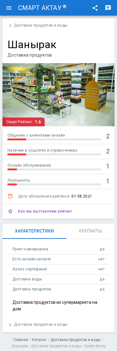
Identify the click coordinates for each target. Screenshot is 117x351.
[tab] (34, 231)
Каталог (39, 340)
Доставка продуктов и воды (76, 340)
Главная (20, 340)
